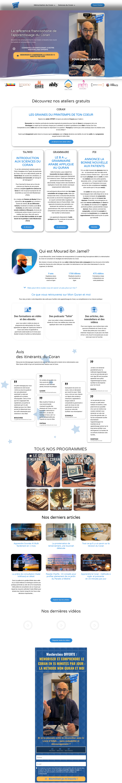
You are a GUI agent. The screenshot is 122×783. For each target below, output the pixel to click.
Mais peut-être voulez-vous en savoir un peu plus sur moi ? (52, 288)
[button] (61, 287)
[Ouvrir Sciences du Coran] (74, 5)
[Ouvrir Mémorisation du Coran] (54, 5)
